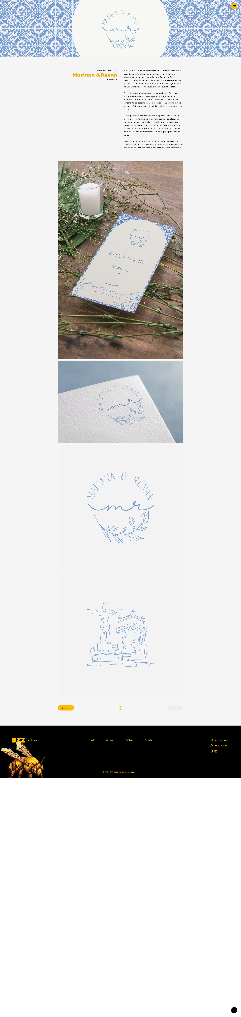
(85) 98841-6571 (222, 745)
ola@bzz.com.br (221, 740)
